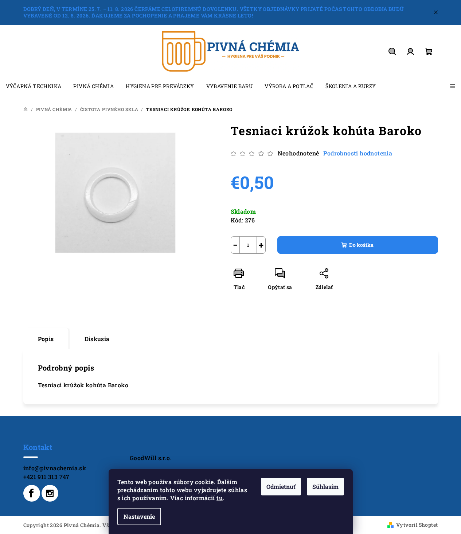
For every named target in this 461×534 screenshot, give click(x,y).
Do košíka (361, 244)
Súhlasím (325, 486)
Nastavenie (139, 516)
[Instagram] (50, 493)
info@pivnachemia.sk (54, 468)
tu (219, 498)
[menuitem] (33, 86)
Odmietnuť (281, 486)
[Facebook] (31, 493)
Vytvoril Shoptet (417, 524)
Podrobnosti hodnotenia (357, 153)
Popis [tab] (46, 339)
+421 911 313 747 (46, 476)
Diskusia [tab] (97, 339)
